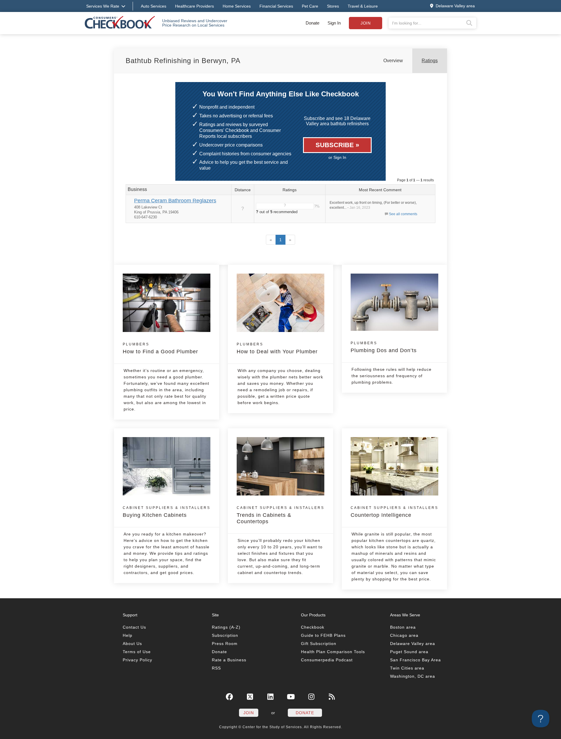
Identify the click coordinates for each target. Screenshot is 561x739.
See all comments (403, 214)
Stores (333, 6)
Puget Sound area (409, 651)
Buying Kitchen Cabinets (166, 512)
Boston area (403, 627)
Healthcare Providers (194, 6)
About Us (132, 643)
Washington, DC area (412, 676)
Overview (393, 60)
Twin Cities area (407, 668)
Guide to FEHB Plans (323, 635)
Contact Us (134, 627)
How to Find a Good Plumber (160, 348)
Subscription (225, 635)
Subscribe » (337, 145)
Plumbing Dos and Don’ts (384, 347)
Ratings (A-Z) (226, 627)
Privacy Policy (137, 660)
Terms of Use (137, 651)
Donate (312, 22)
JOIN (248, 712)
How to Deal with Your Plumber (277, 348)
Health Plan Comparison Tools (333, 651)
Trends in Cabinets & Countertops (280, 515)
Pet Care (310, 6)
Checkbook (312, 627)
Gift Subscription (318, 643)
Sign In (334, 22)
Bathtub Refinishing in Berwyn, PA (183, 61)
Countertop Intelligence (394, 512)
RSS (216, 668)
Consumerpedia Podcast (327, 660)
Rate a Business (229, 660)
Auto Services (153, 6)
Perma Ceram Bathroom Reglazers (175, 201)
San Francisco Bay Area (415, 660)
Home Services (237, 6)
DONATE (305, 712)
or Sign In (337, 157)
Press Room (225, 643)
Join (365, 23)
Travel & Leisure (363, 6)
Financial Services (276, 6)
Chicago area (404, 635)
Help (127, 635)
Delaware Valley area (412, 643)
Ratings (430, 60)
